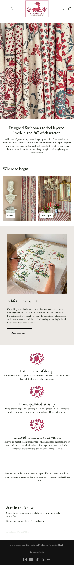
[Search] (11, 8)
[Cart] (70, 8)
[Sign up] (64, 531)
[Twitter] (43, 559)
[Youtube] (31, 559)
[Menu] (4, 9)
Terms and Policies (37, 552)
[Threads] (49, 559)
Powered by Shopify (56, 544)
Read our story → (19, 332)
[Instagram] (25, 559)
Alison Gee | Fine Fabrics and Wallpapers (32, 544)
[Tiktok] (37, 559)
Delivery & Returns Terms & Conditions (25, 521)
